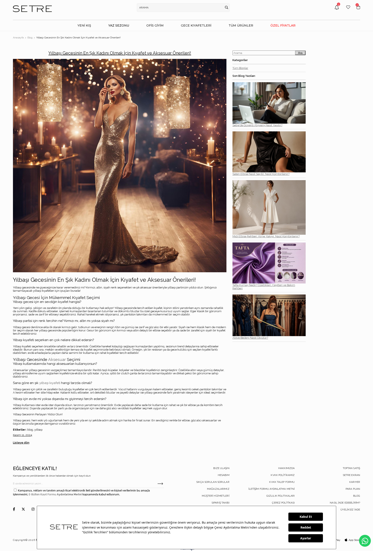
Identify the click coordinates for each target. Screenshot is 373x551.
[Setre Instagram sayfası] (33, 509)
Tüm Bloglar (240, 68)
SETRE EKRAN (351, 475)
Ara (300, 53)
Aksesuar (57, 359)
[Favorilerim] (348, 10)
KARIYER (354, 481)
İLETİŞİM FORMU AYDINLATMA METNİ (271, 488)
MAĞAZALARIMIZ (218, 488)
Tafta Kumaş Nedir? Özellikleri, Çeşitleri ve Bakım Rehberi (263, 286)
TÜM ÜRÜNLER (241, 25)
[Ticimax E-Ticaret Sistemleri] (186, 549)
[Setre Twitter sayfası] (23, 509)
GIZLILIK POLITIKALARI (280, 495)
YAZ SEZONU (118, 25)
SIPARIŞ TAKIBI (220, 502)
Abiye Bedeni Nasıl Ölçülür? (250, 337)
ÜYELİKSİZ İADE (350, 509)
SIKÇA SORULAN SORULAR (212, 481)
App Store (354, 540)
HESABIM (223, 475)
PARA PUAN (353, 488)
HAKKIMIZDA (286, 468)
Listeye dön (21, 442)
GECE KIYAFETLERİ (196, 25)
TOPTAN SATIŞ (351, 468)
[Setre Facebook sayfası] (14, 509)
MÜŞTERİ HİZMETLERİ (215, 495)
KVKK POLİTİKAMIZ (283, 475)
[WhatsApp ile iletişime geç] (365, 541)
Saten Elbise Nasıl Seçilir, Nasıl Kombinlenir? (260, 174)
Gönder (160, 484)
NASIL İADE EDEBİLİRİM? (345, 502)
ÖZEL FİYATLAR (283, 25)
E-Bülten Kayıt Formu (43, 494)
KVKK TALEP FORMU (282, 481)
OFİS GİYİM (155, 25)
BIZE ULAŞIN (221, 468)
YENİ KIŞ (84, 25)
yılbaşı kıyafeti (49, 383)
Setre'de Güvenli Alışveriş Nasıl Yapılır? (257, 125)
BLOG (356, 495)
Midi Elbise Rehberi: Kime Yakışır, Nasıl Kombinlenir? (266, 236)
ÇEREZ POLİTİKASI (283, 502)
